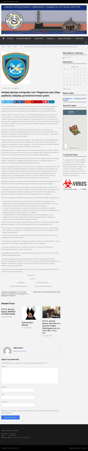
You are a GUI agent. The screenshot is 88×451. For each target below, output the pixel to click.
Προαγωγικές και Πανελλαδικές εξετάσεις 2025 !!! (46, 292)
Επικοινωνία (79, 38)
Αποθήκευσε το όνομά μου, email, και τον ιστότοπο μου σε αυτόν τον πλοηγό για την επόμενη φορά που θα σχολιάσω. (30, 412)
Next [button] (59, 325)
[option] (10, 312)
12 (64, 78)
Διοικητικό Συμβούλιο (23, 38)
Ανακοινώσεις (38, 38)
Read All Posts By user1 (20, 351)
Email (3, 394)
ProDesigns (83, 448)
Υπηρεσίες (50, 38)
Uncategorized (15, 88)
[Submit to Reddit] (28, 101)
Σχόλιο (3, 366)
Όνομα (3, 387)
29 (74, 84)
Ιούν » (69, 89)
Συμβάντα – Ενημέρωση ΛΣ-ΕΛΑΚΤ (74, 99)
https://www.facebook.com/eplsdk (86, 1)
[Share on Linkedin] (51, 101)
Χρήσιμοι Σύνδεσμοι (64, 38)
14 (70, 78)
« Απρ (64, 89)
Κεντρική (10, 38)
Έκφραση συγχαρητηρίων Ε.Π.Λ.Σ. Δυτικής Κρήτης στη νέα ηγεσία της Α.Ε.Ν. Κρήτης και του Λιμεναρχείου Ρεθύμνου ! (14, 293)
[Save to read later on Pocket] (45, 101)
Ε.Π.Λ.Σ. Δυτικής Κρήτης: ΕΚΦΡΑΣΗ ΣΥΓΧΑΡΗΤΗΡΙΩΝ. (8, 311)
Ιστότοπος (4, 402)
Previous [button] (2, 325)
